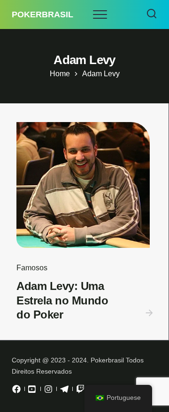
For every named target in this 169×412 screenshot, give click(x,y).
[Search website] (151, 14)
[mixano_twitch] (80, 391)
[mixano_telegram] (64, 391)
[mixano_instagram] (48, 391)
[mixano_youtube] (32, 391)
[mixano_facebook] (16, 391)
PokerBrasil (42, 14)
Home (60, 74)
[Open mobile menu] (100, 14)
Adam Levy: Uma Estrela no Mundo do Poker (62, 300)
